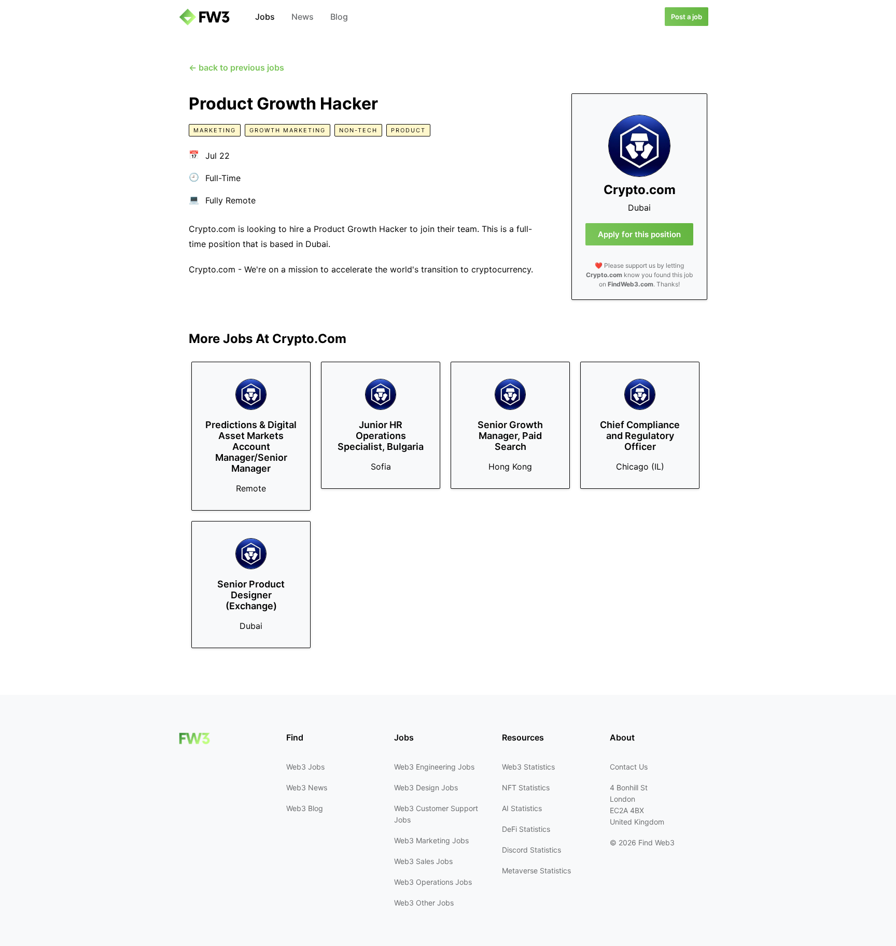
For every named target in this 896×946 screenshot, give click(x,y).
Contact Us (629, 766)
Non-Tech (358, 130)
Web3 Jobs (305, 766)
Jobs (265, 16)
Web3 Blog (304, 808)
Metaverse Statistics (536, 870)
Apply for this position (639, 234)
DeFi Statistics (526, 829)
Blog (339, 16)
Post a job (686, 16)
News (302, 16)
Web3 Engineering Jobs (434, 766)
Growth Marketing (287, 130)
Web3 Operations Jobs (433, 882)
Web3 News (306, 787)
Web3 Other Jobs (424, 902)
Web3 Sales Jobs (423, 861)
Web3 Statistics (528, 766)
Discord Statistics (531, 849)
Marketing (214, 130)
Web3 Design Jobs (426, 787)
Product (408, 130)
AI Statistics (522, 808)
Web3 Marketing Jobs (431, 840)
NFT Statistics (526, 787)
